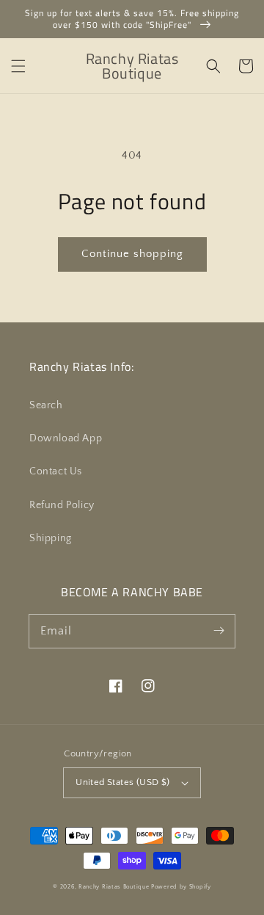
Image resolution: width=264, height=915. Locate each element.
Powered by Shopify (181, 886)
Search (46, 405)
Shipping (50, 538)
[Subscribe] (218, 631)
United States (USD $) (122, 782)
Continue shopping (132, 253)
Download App (65, 438)
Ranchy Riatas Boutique (113, 886)
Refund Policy (62, 505)
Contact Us (55, 471)
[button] (18, 66)
